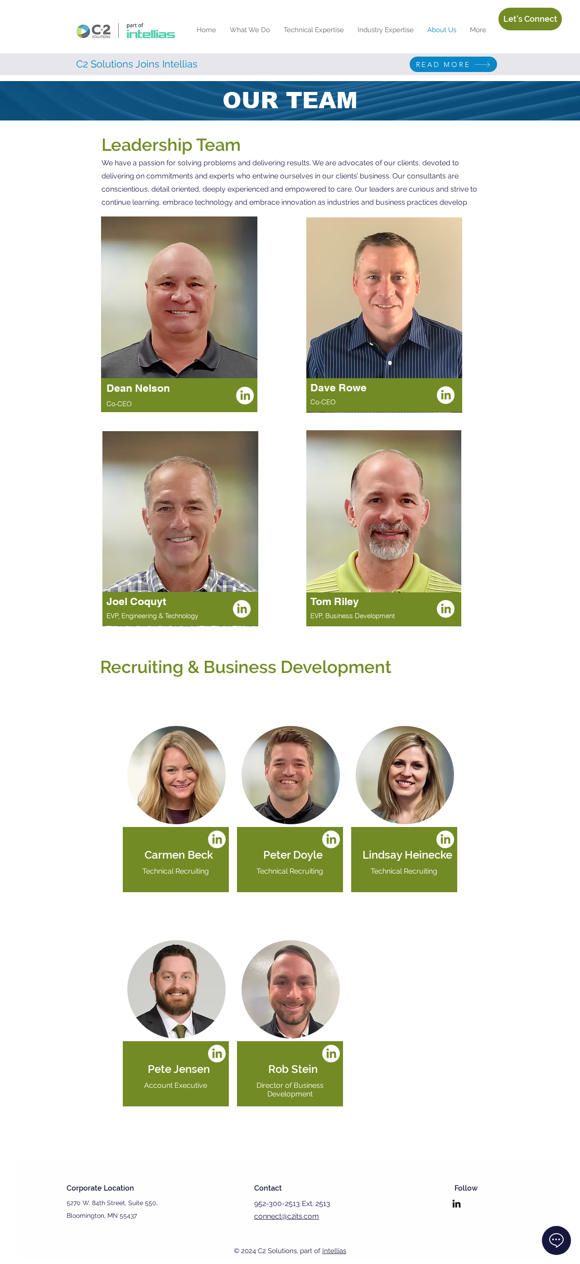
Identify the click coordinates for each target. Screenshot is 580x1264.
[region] (180, 338)
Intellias (334, 1251)
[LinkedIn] (245, 395)
